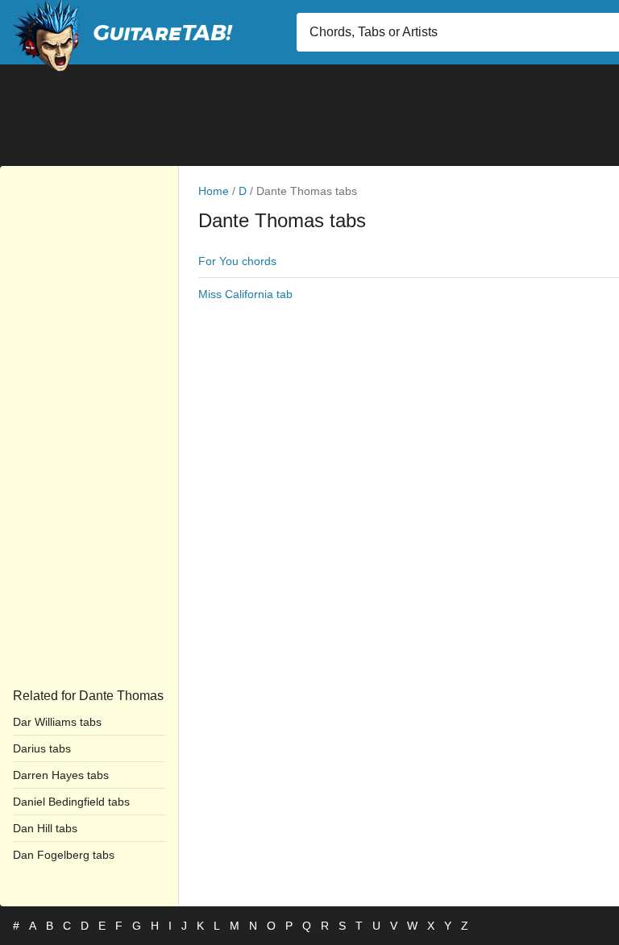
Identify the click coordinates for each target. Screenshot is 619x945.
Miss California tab (245, 294)
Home (213, 190)
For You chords (237, 261)
